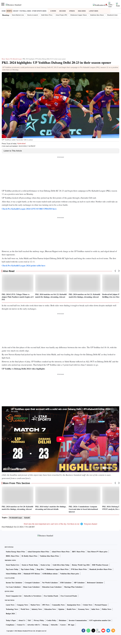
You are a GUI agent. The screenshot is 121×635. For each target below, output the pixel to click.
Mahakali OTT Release (32, 573)
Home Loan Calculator (31, 587)
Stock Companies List (14, 596)
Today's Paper (11, 620)
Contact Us (21, 624)
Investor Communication (78, 620)
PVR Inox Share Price (79, 569)
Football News (25, 11)
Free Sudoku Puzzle (51, 596)
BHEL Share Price (12, 556)
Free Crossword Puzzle (69, 596)
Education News (50, 609)
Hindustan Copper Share (78, 15)
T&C (29, 620)
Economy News (83, 609)
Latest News (93, 11)
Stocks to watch (32, 15)
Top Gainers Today (27, 569)
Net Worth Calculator (50, 582)
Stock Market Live (18, 15)
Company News (22, 605)
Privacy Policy (39, 620)
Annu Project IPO (61, 15)
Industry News (37, 609)
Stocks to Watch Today (30, 565)
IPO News (46, 605)
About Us (21, 620)
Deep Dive (40, 569)
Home (4, 11)
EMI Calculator (65, 582)
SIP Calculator (79, 582)
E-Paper (53, 11)
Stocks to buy (45, 565)
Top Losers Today (12, 569)
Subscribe (54, 624)
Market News (35, 605)
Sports (9, 11)
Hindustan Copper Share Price (57, 569)
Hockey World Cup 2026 (81, 565)
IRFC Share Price (78, 551)
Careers (63, 624)
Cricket (16, 11)
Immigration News (73, 605)
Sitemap (45, 624)
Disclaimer (62, 620)
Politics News (106, 609)
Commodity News (58, 605)
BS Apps (71, 624)
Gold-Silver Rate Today (61, 565)
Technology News (12, 609)
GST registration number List (100, 620)
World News (25, 609)
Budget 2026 (10, 613)
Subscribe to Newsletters (32, 596)
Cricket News (87, 605)
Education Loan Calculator (52, 587)
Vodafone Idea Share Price (49, 556)
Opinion (72, 11)
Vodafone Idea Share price (69, 573)
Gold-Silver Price (46, 15)
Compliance (10, 624)
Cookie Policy (51, 620)
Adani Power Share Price (61, 551)
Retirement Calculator (95, 582)
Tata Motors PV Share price (97, 551)
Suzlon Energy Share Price (15, 551)
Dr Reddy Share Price (29, 556)
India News (82, 11)
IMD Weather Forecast (100, 565)
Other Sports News (39, 11)
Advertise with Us (33, 624)
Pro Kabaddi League (16, 59)
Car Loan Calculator (13, 587)
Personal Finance (101, 605)
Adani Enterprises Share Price (38, 551)
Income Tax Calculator (14, 582)
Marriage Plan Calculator (73, 587)
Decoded (62, 11)
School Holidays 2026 (13, 573)
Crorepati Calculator (32, 582)
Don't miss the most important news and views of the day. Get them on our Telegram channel (60, 524)
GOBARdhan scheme (50, 573)
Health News (71, 609)
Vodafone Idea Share (97, 15)
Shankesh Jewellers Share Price (100, 569)
